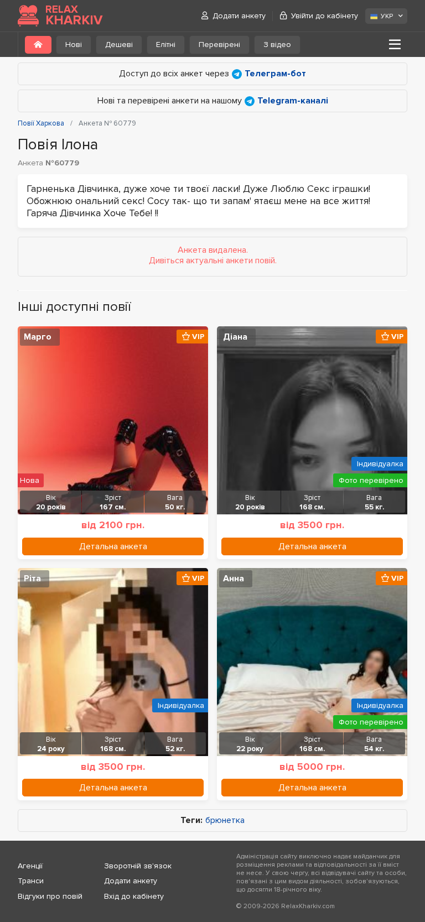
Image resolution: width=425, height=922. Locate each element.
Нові (73, 44)
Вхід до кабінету (134, 896)
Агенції (30, 866)
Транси (31, 880)
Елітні (165, 44)
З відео (277, 44)
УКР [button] (387, 16)
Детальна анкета (113, 546)
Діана (235, 336)
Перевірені (219, 44)
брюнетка (225, 820)
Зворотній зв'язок (138, 866)
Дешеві (119, 44)
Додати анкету (239, 15)
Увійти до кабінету (324, 15)
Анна (233, 578)
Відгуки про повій (50, 896)
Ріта (32, 578)
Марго (37, 336)
